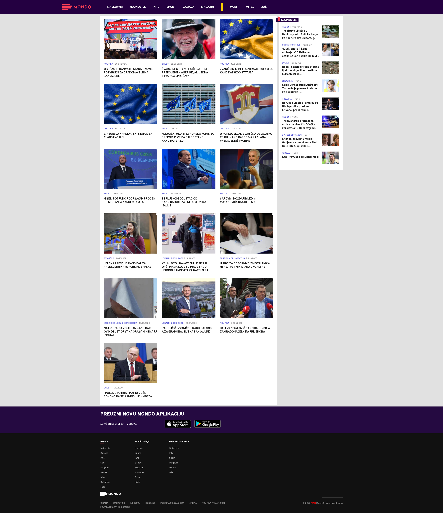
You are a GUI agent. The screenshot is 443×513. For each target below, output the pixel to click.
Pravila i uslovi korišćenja (115, 507)
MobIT (103, 472)
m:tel (313, 502)
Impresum (135, 503)
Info (102, 458)
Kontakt (150, 503)
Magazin (104, 467)
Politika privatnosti (213, 503)
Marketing (119, 503)
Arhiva (193, 503)
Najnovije (105, 448)
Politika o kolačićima (172, 503)
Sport (103, 462)
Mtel (102, 477)
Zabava (139, 462)
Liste (137, 482)
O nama (104, 503)
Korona (104, 453)
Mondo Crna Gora (179, 441)
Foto (102, 487)
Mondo (104, 441)
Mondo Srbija (142, 441)
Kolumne (105, 482)
